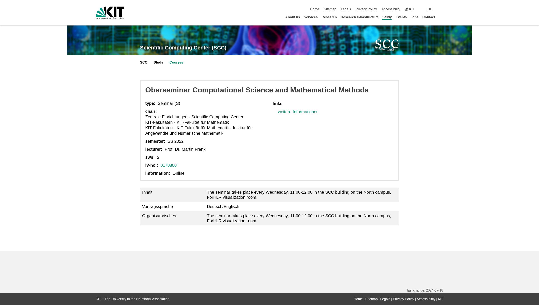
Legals (346, 9)
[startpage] (441, 17)
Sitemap (330, 9)
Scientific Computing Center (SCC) (183, 48)
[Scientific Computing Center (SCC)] (387, 45)
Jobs (415, 17)
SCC (143, 62)
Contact (428, 17)
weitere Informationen (298, 111)
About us (292, 17)
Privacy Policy (366, 9)
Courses (176, 62)
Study (387, 17)
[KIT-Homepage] (110, 13)
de (429, 9)
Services (311, 17)
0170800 (168, 165)
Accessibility (391, 9)
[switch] (441, 9)
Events (401, 17)
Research (329, 17)
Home (314, 9)
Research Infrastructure (360, 17)
